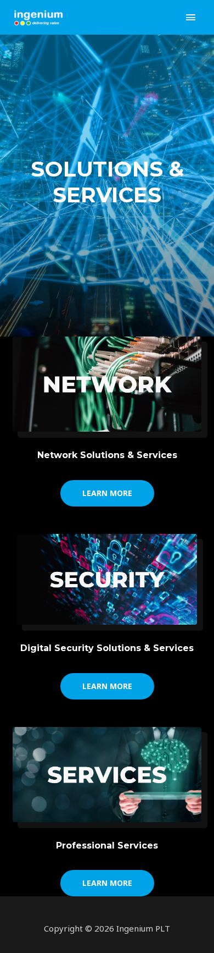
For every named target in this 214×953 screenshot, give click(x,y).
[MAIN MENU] (191, 17)
